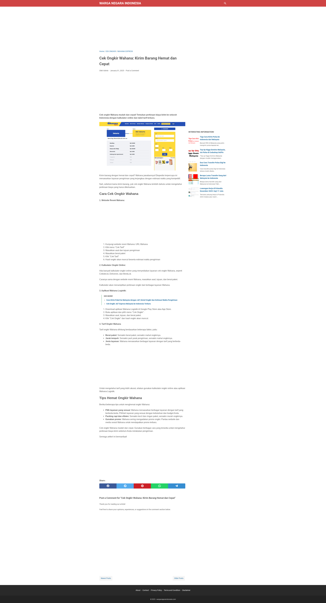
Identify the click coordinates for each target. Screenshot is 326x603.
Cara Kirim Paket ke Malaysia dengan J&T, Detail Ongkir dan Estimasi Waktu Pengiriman (141, 300)
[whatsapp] (159, 486)
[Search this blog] (225, 3)
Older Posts (178, 578)
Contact (145, 590)
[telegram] (176, 486)
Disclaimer (186, 590)
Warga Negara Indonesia (120, 3)
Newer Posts (106, 578)
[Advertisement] (163, 28)
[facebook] (108, 486)
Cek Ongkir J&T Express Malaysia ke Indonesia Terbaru (128, 304)
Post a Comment (132, 71)
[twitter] (125, 486)
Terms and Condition (172, 590)
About (138, 590)
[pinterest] (142, 486)
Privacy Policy (156, 590)
